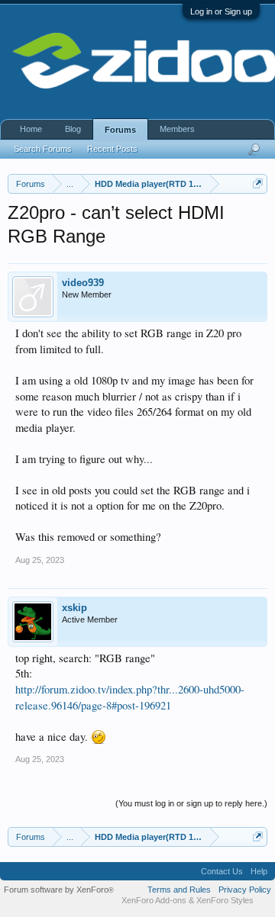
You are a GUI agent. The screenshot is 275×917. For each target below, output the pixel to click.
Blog (73, 129)
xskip (74, 607)
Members (177, 129)
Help (259, 871)
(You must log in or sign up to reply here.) (191, 803)
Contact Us (222, 871)
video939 (83, 282)
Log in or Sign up (221, 11)
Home (31, 129)
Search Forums (43, 148)
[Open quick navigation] (258, 183)
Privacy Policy (244, 889)
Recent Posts (112, 148)
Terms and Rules (179, 889)
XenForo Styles (225, 900)
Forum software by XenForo (59, 889)
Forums (120, 129)
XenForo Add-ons (153, 900)
